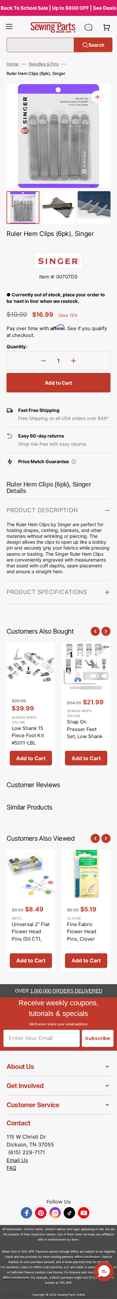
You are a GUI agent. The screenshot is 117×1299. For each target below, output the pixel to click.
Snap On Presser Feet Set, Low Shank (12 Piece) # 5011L (84, 736)
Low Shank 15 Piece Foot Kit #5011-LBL (28, 735)
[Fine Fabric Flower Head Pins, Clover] (86, 910)
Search (96, 44)
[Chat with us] (88, 27)
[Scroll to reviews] (58, 246)
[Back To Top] (107, 1289)
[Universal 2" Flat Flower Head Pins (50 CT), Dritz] (30, 910)
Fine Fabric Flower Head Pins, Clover (81, 931)
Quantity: (16, 346)
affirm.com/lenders (87, 1256)
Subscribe (97, 1038)
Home (12, 64)
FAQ (11, 1168)
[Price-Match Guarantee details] (74, 461)
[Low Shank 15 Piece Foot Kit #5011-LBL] (30, 705)
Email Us (17, 1160)
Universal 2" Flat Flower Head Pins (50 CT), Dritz (30, 935)
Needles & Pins (44, 64)
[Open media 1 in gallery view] (97, 97)
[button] (9, 27)
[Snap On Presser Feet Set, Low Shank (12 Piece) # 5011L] (86, 705)
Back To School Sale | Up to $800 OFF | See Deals (58, 8)
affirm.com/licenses (16, 1277)
